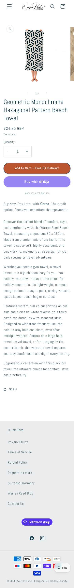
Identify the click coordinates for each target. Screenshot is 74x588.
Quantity (9, 142)
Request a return (20, 473)
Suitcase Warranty (21, 483)
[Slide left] (27, 93)
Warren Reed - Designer (30, 581)
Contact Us (16, 504)
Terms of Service (20, 452)
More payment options (37, 193)
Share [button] (13, 389)
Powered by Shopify (56, 581)
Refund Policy (17, 462)
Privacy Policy (18, 442)
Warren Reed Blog (20, 493)
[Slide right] (46, 93)
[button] (9, 6)
